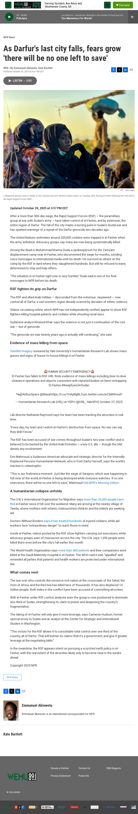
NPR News (9, 37)
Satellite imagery (21, 351)
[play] (9, 17)
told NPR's (101, 483)
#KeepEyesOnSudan (75, 385)
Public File (84, 776)
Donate (124, 5)
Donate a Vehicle (60, 768)
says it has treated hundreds (63, 521)
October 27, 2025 (111, 402)
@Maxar (45, 394)
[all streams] (133, 17)
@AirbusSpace (29, 394)
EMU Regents (114, 768)
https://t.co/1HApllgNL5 (67, 394)
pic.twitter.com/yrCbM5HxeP (102, 394)
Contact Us (84, 768)
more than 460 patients (73, 550)
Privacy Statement (61, 776)
